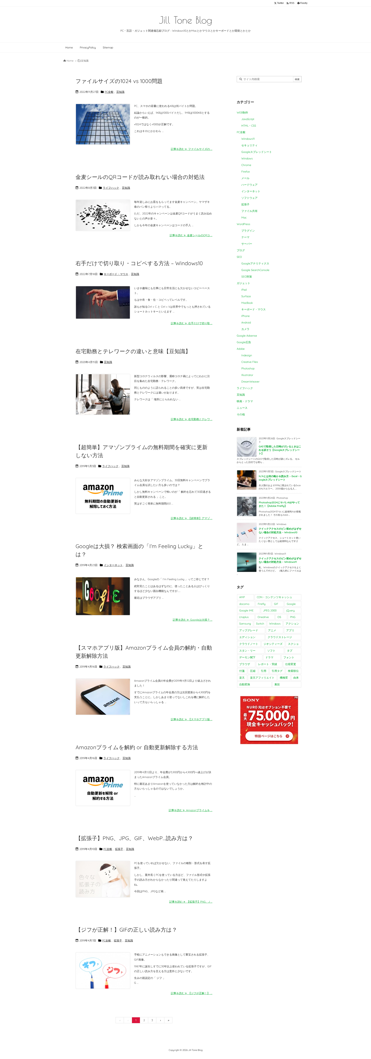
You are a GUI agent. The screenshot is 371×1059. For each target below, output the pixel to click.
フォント (288, 657)
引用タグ (277, 671)
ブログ (241, 250)
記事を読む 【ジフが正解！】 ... (191, 993)
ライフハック (111, 188)
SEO (239, 257)
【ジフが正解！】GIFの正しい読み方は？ (126, 929)
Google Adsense (247, 335)
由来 (296, 677)
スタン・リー (247, 650)
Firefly (261, 604)
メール (245, 178)
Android (246, 322)
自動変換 (244, 684)
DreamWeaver (250, 381)
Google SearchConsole (255, 270)
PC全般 (109, 92)
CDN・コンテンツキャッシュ (274, 597)
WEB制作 (242, 112)
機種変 (284, 677)
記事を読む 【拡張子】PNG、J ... (190, 901)
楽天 (242, 677)
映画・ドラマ (245, 401)
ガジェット (243, 283)
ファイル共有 (249, 211)
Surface (246, 296)
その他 (241, 414)
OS (279, 617)
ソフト (271, 650)
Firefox (245, 171)
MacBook (247, 303)
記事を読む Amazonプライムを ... (190, 810)
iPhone (245, 316)
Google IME (246, 610)
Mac (244, 217)
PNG (292, 617)
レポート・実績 (267, 664)
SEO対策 (246, 276)
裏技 (277, 684)
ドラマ (269, 657)
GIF (276, 604)
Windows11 (248, 139)
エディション (247, 637)
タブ (289, 650)
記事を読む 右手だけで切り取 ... (191, 323)
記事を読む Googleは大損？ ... (192, 619)
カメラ (245, 329)
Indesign (246, 355)
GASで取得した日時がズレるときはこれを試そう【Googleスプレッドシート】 (280, 450)
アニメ (272, 630)
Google (291, 604)
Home (69, 60)
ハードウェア (249, 184)
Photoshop (247, 368)
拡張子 (119, 849)
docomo (244, 604)
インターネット (113, 565)
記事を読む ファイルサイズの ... (191, 149)
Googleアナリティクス (255, 263)
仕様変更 (290, 664)
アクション (292, 623)
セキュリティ (249, 145)
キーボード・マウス (116, 274)
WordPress (243, 224)
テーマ (245, 237)
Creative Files (249, 362)
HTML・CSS (248, 125)
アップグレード (248, 630)
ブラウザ (244, 664)
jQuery (290, 610)
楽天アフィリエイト (262, 677)
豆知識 (120, 92)
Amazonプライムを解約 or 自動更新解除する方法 (137, 747)
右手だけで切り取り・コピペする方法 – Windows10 (139, 263)
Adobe (241, 348)
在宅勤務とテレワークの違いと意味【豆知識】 (133, 351)
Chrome (246, 165)
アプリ (290, 630)
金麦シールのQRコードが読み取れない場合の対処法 (140, 177)
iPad (244, 289)
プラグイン (248, 230)
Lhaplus (244, 617)
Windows (247, 158)
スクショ (293, 644)
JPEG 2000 (270, 610)
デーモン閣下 (247, 657)
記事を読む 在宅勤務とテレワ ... (191, 419)
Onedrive (263, 617)
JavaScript (247, 119)
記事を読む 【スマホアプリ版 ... (191, 719)
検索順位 (293, 671)
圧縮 (252, 671)
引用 (263, 671)
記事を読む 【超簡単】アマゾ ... (191, 518)
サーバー (246, 243)
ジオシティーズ (273, 644)
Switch (260, 623)
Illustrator (247, 375)
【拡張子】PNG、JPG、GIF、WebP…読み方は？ (134, 838)
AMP (242, 597)
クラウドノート (248, 644)
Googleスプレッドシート (256, 152)
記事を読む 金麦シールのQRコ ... (191, 235)
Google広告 (244, 342)
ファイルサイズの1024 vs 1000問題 (119, 81)
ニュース (242, 408)
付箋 (242, 671)
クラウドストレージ (280, 637)
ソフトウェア (249, 198)
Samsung (245, 623)
